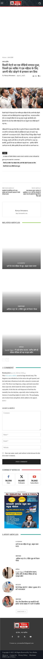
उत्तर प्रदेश (10, 57)
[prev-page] (3, 359)
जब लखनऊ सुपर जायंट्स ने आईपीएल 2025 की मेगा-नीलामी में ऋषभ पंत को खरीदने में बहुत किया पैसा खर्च (32, 193)
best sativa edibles (11, 375)
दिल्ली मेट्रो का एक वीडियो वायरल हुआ (11, 166)
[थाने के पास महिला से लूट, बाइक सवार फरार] (21, 247)
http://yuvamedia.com (21, 213)
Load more (20, 611)
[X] (24, 636)
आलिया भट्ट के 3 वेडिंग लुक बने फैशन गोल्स (21, 309)
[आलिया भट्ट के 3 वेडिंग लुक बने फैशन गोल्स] (21, 291)
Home (4, 57)
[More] (29, 82)
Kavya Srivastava (9, 75)
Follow (21, 475)
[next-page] (7, 359)
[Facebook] (12, 636)
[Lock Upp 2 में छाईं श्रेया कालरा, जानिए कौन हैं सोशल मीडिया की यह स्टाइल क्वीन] (21, 334)
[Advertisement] (21, 30)
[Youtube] (30, 636)
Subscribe (34, 475)
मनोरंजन (21, 347)
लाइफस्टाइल (21, 306)
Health (18, 584)
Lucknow (21, 263)
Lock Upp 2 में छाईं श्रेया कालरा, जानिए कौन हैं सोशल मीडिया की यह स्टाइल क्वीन (21, 351)
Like (8, 475)
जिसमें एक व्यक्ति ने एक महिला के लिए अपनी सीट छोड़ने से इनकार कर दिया (19, 163)
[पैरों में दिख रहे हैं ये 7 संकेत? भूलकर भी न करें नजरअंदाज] (8, 587)
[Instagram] (18, 636)
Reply (4, 400)
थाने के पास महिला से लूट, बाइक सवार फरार (21, 266)
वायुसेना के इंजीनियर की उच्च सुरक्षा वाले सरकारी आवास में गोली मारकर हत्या (11, 192)
